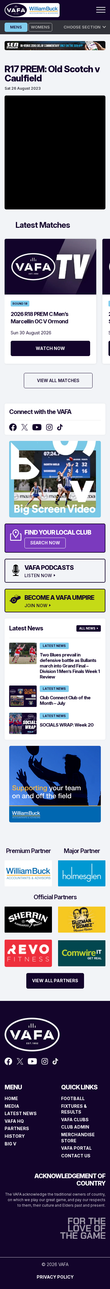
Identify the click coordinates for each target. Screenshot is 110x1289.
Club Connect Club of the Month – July (65, 700)
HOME (11, 1098)
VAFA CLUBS (75, 1119)
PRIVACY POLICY (55, 1277)
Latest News (54, 646)
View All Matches (58, 380)
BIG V (10, 1143)
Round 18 (20, 303)
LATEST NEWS (21, 1113)
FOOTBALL (73, 1098)
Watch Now (50, 348)
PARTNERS (17, 1128)
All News (87, 628)
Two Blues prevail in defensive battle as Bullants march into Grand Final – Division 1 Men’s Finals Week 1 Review (70, 666)
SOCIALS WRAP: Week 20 (67, 725)
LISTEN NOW (38, 575)
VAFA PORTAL (76, 1148)
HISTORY (15, 1136)
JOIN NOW (35, 605)
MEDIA (12, 1106)
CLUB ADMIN (75, 1126)
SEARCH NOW (45, 542)
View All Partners (55, 980)
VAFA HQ (14, 1121)
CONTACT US (75, 1155)
